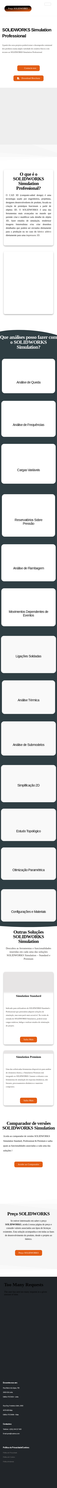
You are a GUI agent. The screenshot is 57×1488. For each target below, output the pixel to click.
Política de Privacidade (10, 1453)
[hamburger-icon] (47, 4)
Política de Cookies (9, 1457)
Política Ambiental (8, 1461)
